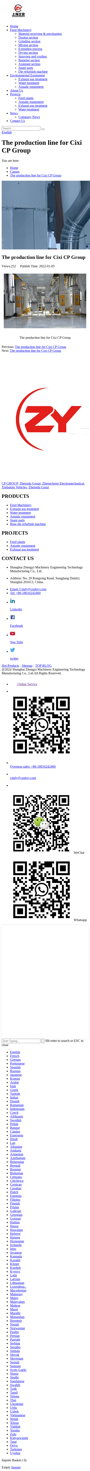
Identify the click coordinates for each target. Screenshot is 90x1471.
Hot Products (10, 665)
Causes (14, 171)
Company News (29, 117)
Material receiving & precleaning (40, 34)
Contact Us (17, 121)
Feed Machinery (21, 30)
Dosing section (28, 37)
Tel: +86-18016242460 (25, 593)
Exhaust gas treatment (32, 79)
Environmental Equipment (27, 75)
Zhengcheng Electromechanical (63, 483)
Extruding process (30, 49)
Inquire (16, 1467)
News (14, 113)
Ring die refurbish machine (28, 524)
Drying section (28, 52)
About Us (16, 90)
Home (14, 26)
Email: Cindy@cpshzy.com (28, 589)
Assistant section (29, 64)
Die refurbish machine (33, 71)
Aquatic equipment (31, 86)
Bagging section (29, 60)
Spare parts (25, 68)
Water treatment (28, 83)
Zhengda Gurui (38, 487)
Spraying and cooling (32, 56)
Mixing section (28, 45)
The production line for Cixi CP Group (35, 175)
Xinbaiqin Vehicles (14, 487)
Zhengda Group (30, 483)
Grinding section (29, 41)
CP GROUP (10, 483)
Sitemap (27, 665)
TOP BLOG (43, 665)
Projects (15, 94)
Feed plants (25, 98)
